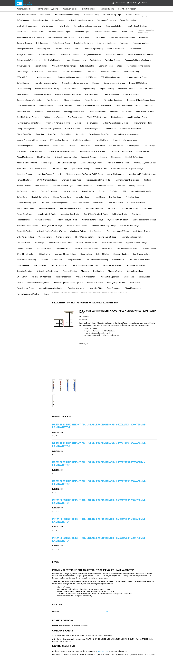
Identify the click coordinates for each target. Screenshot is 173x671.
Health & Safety (88, 191)
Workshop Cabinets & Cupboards (138, 60)
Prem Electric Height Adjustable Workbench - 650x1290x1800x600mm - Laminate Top (99, 445)
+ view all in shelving (131, 94)
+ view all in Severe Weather (28, 294)
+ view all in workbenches (76, 60)
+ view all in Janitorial (105, 186)
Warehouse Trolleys (78, 231)
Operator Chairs (40, 265)
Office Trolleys (44, 254)
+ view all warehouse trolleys (132, 237)
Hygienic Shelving (107, 89)
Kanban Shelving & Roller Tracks (68, 94)
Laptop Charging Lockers (26, 129)
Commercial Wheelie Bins (130, 129)
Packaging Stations (63, 49)
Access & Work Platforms (27, 163)
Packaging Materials (25, 49)
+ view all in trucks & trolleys (139, 260)
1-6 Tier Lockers (91, 123)
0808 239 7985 (103, 651)
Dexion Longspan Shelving (114, 83)
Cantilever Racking (70, 9)
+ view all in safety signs (26, 203)
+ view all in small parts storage (29, 123)
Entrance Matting (70, 271)
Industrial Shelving (89, 9)
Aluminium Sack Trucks (70, 214)
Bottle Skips (39, 243)
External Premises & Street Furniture (31, 140)
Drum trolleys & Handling (26, 260)
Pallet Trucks (98, 203)
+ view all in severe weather (66, 157)
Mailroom (85, 271)
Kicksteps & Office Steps (41, 277)
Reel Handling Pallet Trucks (70, 208)
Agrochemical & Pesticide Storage (142, 174)
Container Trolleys (63, 237)
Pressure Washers (85, 186)
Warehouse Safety (91, 15)
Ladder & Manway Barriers (91, 163)
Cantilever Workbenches (69, 54)
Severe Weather (142, 151)
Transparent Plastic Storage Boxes (141, 100)
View (106, 611)
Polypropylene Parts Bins (74, 111)
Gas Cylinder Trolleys (141, 254)
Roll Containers (42, 43)
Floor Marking (22, 32)
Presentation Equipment (109, 277)
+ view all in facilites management (54, 203)
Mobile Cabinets (41, 66)
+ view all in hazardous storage (127, 180)
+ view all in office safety (85, 277)
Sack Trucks (112, 208)
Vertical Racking (107, 9)
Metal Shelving (22, 94)
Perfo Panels (37, 72)
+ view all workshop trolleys (127, 248)
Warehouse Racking (25, 9)
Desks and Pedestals (59, 265)
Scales (77, 49)
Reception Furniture (24, 271)
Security (121, 186)
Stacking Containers (72, 100)
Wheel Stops (150, 146)
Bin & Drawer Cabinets (145, 111)
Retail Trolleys (86, 254)
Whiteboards (129, 277)
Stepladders (116, 157)
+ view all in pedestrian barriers (51, 288)
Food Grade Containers (26, 106)
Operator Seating (106, 66)
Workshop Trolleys (44, 248)
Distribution (143, 37)
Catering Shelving (24, 89)
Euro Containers (53, 100)
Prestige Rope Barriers (116, 283)
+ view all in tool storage (110, 72)
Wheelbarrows (118, 260)
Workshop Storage (112, 60)
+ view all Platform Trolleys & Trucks (51, 231)
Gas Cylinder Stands (38, 168)
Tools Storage (22, 72)
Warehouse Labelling (114, 26)
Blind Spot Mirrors (37, 151)
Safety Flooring (58, 20)
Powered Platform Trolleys (92, 220)
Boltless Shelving (71, 89)
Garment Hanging (112, 94)
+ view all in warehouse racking (67, 15)
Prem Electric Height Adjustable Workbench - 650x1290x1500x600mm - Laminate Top (99, 520)
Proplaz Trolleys (149, 248)
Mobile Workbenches (52, 60)
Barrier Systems (134, 146)
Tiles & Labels (127, 32)
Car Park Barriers (116, 146)
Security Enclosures (49, 191)
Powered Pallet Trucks (136, 203)
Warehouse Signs (82, 32)
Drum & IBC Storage (59, 168)
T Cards (20, 283)
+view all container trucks (112, 243)
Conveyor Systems (24, 43)
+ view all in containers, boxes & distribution (94, 106)
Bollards (72, 146)
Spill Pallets (21, 168)
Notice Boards (144, 277)
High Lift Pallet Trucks (25, 208)
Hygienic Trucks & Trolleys (136, 243)
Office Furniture (23, 265)
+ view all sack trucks (43, 220)
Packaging (124, 43)
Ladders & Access (88, 157)
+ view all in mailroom (135, 271)
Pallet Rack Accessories (26, 15)
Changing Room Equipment (121, 151)
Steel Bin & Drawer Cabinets (28, 117)
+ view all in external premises (125, 140)
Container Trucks (23, 243)
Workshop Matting (131, 72)
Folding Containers (92, 100)
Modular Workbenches (114, 54)
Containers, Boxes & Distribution (29, 100)
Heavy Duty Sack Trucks (46, 214)
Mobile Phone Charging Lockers (115, 123)
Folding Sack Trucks (24, 214)
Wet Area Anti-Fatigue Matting (70, 77)
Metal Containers (46, 106)
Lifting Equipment (74, 260)
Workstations (95, 60)
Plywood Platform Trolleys (118, 220)
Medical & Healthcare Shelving (47, 89)
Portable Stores (102, 140)
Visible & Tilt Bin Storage (97, 117)
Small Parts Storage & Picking (128, 106)
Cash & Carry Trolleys (141, 231)
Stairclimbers (137, 214)
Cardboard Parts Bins (97, 111)
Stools (119, 66)
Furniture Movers (23, 220)
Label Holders (83, 37)
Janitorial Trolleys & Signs (63, 186)
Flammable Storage (25, 180)
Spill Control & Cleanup (80, 168)
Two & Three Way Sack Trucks (96, 214)
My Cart (133, 3)
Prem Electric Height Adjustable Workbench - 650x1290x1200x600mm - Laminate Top (99, 483)
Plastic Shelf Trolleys (80, 203)
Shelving (95, 83)
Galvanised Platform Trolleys (144, 220)
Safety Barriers (23, 20)
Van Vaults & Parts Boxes (72, 72)
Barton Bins (148, 106)
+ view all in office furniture (47, 271)
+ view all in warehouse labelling (122, 37)
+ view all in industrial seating (138, 66)
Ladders (103, 157)
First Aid (102, 191)
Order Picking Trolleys (25, 237)
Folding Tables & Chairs (112, 265)
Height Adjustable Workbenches (140, 54)
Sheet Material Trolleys (84, 237)
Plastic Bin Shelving (147, 89)
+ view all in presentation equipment (68, 283)
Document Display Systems (38, 283)
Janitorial (147, 180)
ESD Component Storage (54, 117)
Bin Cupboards (117, 117)
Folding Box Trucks (119, 214)
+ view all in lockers (72, 129)
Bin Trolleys (127, 111)
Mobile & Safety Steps (112, 15)
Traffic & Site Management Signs (62, 151)
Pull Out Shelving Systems (47, 9)
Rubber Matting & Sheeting (138, 77)
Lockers (78, 123)
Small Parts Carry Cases (137, 117)
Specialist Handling (121, 254)
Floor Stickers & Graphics (137, 26)
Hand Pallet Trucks (115, 203)
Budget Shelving (88, 89)
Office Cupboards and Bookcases (85, 265)
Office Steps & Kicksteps (66, 163)
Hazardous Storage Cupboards (49, 174)
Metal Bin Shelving (92, 94)
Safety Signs (22, 197)
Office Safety (22, 277)
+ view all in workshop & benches (75, 83)
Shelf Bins (39, 111)
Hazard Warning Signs (62, 197)
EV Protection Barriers (59, 140)
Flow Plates (21, 151)
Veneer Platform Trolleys (77, 226)
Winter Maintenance (25, 157)
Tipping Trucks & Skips (107, 237)
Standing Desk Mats (76, 288)
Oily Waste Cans (100, 168)
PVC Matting (91, 77)
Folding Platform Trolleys (52, 226)
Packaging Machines (141, 43)
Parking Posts (58, 146)
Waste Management (93, 129)
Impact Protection (40, 20)
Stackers (44, 260)
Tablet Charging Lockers (142, 123)
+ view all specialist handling (96, 260)
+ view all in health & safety (141, 191)
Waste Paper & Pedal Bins (99, 134)
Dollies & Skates (102, 254)
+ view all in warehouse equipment (87, 26)
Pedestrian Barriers (95, 283)
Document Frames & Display (59, 32)
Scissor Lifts (57, 260)
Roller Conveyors (47, 26)
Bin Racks (114, 111)
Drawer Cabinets (23, 66)
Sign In (144, 3)
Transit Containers (65, 106)
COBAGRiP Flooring (24, 77)
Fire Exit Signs (99, 197)
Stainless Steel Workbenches (28, 60)
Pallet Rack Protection (127, 9)
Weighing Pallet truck (47, 208)
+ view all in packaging (94, 49)
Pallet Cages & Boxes (61, 43)
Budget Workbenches (92, 54)
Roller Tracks (64, 26)
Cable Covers (85, 146)
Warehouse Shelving (126, 89)
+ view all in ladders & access (117, 163)
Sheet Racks (45, 15)
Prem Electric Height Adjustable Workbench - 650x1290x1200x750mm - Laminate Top (99, 502)
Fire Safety (114, 191)
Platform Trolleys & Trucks (66, 220)
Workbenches (135, 49)
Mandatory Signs (82, 197)
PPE (124, 191)
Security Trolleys (45, 237)
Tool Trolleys (52, 72)
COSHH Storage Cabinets (47, 180)
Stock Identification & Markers (105, 32)
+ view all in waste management (127, 134)
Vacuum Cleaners (24, 186)
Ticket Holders (99, 37)
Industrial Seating (87, 66)
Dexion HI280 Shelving (138, 83)
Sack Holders (66, 134)
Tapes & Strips (38, 32)
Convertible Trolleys (24, 231)
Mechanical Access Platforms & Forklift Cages (84, 174)
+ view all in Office (96, 288)
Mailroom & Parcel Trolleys (65, 254)
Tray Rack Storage (75, 117)
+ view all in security (69, 191)
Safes (34, 191)
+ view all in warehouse (116, 49)
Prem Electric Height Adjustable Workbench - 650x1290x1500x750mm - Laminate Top (99, 539)
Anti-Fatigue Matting (45, 77)
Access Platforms (133, 15)
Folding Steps (47, 163)
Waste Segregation (128, 20)
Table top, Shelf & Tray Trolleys (103, 226)
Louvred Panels (53, 111)
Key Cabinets (22, 191)
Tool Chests (91, 72)
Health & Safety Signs (40, 197)
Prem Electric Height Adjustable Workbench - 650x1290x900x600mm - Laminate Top (98, 464)
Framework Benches (47, 54)
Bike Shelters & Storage (82, 140)
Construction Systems (42, 94)
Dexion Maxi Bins (23, 111)
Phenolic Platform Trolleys (27, 226)
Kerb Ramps (100, 146)
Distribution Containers (83, 43)
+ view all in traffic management (92, 151)
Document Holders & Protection (61, 37)
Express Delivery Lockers (51, 129)
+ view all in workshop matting (45, 83)
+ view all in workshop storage (64, 66)
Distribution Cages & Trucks (118, 231)
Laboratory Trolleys (24, 248)
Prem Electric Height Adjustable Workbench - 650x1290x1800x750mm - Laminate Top (99, 426)
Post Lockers (98, 271)
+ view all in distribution (106, 43)
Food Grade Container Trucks (60, 243)
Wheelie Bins (111, 129)
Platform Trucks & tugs (129, 226)
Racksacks (80, 134)
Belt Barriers (135, 283)
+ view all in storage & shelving (58, 123)
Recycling (40, 134)
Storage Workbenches (25, 54)
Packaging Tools (44, 49)
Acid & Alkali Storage (115, 174)
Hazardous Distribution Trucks (98, 180)
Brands (46, 294)
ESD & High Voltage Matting (112, 77)
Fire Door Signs (115, 197)
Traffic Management (25, 146)
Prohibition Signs (132, 197)
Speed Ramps (43, 146)
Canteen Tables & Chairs (135, 265)
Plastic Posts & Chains (25, 288)
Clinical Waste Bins (24, 134)
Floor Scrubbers (41, 186)
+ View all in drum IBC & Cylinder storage (127, 168)
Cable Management (63, 277)
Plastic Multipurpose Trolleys (86, 248)
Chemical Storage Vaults (72, 180)
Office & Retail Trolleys (25, 254)
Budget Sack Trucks (130, 208)
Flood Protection (43, 157)
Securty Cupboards (137, 186)
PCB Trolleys (107, 248)
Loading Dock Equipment (26, 26)
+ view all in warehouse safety (81, 20)
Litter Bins (52, 134)
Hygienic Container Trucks (86, 243)
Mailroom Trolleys (115, 271)
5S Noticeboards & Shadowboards (30, 37)
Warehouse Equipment (107, 20)
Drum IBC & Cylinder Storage (145, 163)
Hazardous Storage (24, 174)
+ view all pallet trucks (94, 208)
